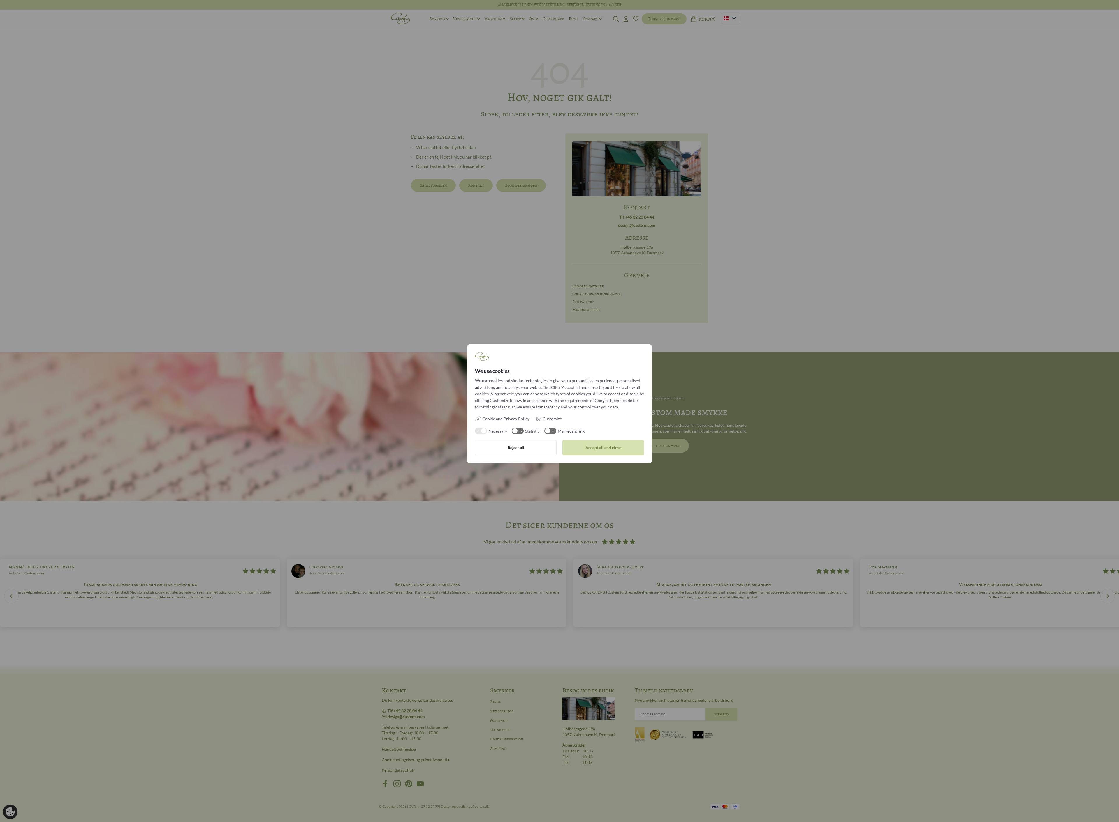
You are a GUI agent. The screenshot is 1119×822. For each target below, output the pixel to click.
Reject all (516, 447)
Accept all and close (603, 447)
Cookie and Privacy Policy (505, 418)
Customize (552, 418)
